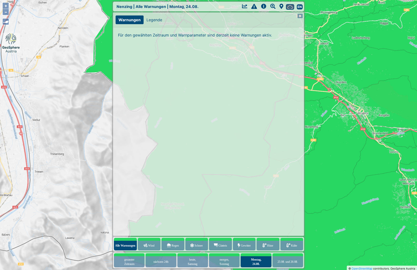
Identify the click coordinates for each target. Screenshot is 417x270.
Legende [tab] (154, 19)
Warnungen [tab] (129, 19)
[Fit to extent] (6, 22)
